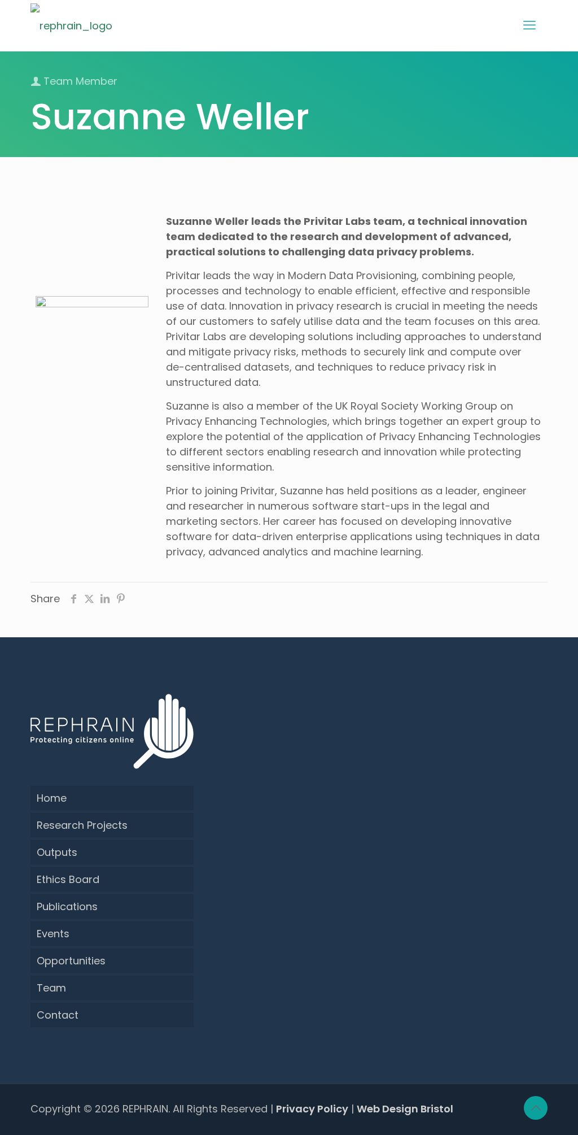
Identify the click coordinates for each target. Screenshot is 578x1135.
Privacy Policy (312, 1109)
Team (51, 988)
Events (53, 934)
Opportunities (71, 961)
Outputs (57, 852)
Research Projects (82, 825)
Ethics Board (68, 879)
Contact (57, 1015)
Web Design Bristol (405, 1109)
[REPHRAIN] (71, 25)
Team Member (79, 81)
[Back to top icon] (536, 1108)
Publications (67, 906)
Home (52, 798)
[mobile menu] (529, 25)
